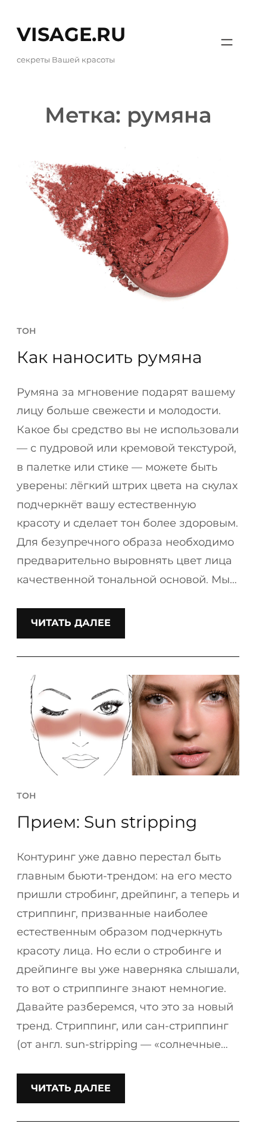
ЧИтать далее (71, 622)
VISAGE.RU (71, 34)
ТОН (26, 331)
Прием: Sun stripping (107, 822)
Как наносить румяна (109, 357)
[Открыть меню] (226, 42)
